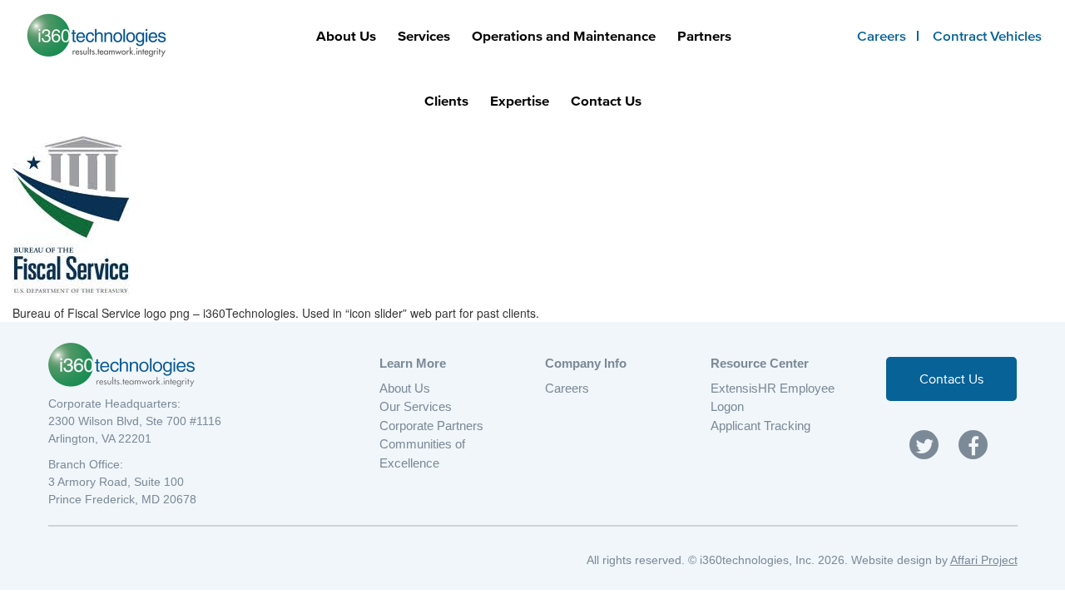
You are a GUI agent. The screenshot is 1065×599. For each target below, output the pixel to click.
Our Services (415, 406)
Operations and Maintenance (564, 35)
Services (424, 35)
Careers (881, 35)
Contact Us (606, 100)
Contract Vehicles (987, 35)
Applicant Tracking (760, 425)
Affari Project (984, 560)
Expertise (519, 100)
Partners (704, 35)
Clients (446, 100)
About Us (346, 35)
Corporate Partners (431, 425)
